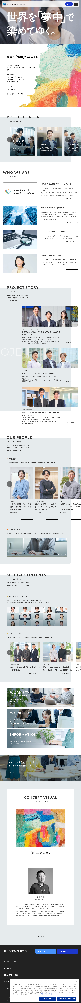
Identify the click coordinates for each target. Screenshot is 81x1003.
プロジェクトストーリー (11, 968)
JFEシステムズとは (9, 962)
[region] (44, 990)
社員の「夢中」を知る (10, 975)
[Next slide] (68, 140)
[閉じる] (76, 981)
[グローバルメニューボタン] (76, 4)
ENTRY (69, 4)
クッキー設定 (47, 999)
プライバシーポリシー (47, 994)
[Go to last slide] (9, 140)
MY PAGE (42, 951)
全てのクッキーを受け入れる (66, 999)
